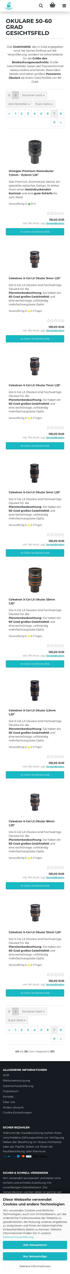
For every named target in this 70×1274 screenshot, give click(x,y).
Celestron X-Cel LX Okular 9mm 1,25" (34, 278)
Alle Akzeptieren (35, 1245)
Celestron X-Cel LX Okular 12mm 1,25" (35, 932)
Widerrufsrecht (13, 1107)
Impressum (10, 1091)
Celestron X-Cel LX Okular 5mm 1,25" (34, 492)
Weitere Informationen (35, 1266)
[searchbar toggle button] (41, 6)
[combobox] (33, 95)
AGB (6, 1075)
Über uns (9, 1102)
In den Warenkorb (35, 231)
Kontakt (8, 1096)
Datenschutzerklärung (18, 1237)
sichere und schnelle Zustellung (24, 1182)
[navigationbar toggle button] (64, 6)
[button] (9, 95)
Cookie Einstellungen (17, 1112)
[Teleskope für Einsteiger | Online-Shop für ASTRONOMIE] (7, 6)
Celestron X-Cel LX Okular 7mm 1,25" (34, 385)
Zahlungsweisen (33, 1137)
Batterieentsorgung (16, 1080)
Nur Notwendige (35, 1256)
